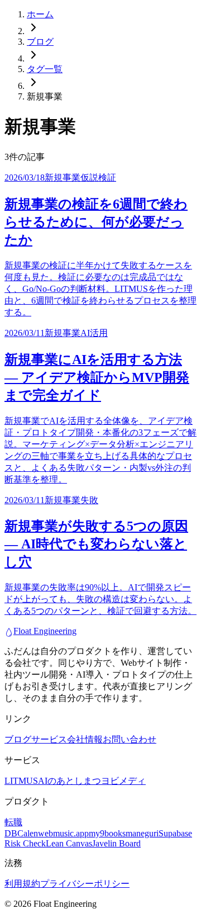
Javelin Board (116, 843)
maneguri (142, 833)
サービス (49, 739)
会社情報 (85, 739)
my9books (107, 833)
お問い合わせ (129, 739)
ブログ (40, 41)
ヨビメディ (123, 780)
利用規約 (22, 883)
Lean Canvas (69, 843)
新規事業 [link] (45, 96)
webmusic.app (63, 833)
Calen (27, 833)
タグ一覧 (45, 69)
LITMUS (21, 780)
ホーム (40, 14)
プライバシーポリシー (85, 883)
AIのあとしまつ (69, 780)
